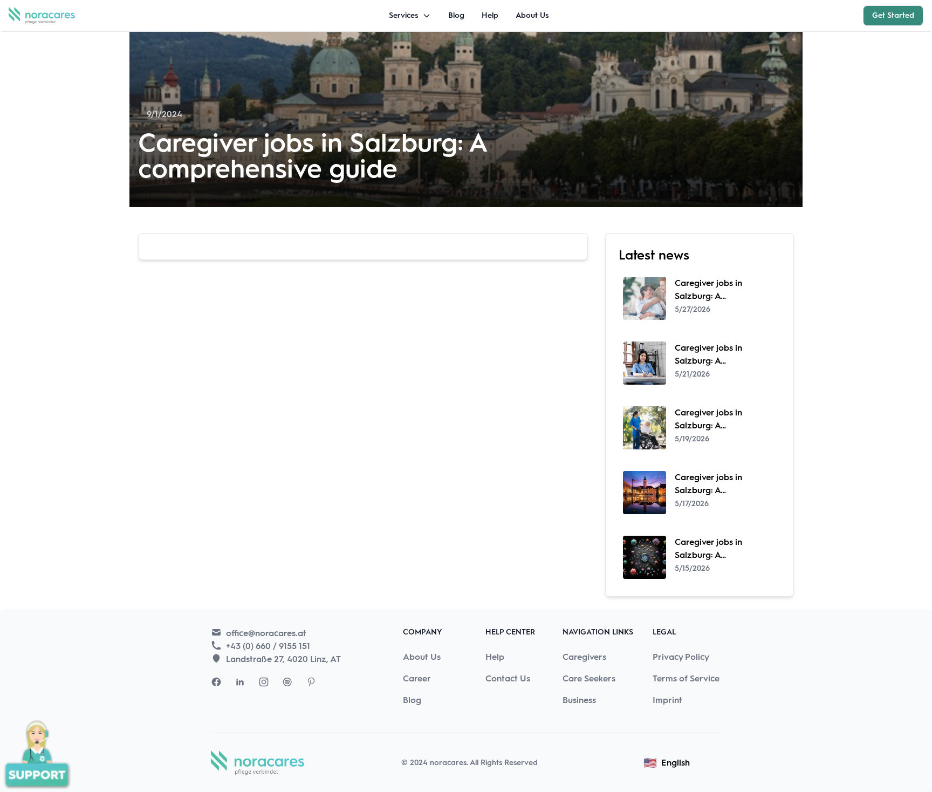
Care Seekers (589, 678)
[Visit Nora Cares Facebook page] (216, 682)
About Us (532, 15)
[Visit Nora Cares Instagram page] (263, 682)
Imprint (667, 700)
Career (417, 678)
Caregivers (584, 657)
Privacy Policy (681, 657)
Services (403, 15)
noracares (448, 762)
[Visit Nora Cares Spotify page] (287, 682)
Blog (456, 15)
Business (579, 700)
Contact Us (507, 678)
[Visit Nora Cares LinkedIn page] (240, 682)
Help (490, 15)
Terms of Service (686, 678)
